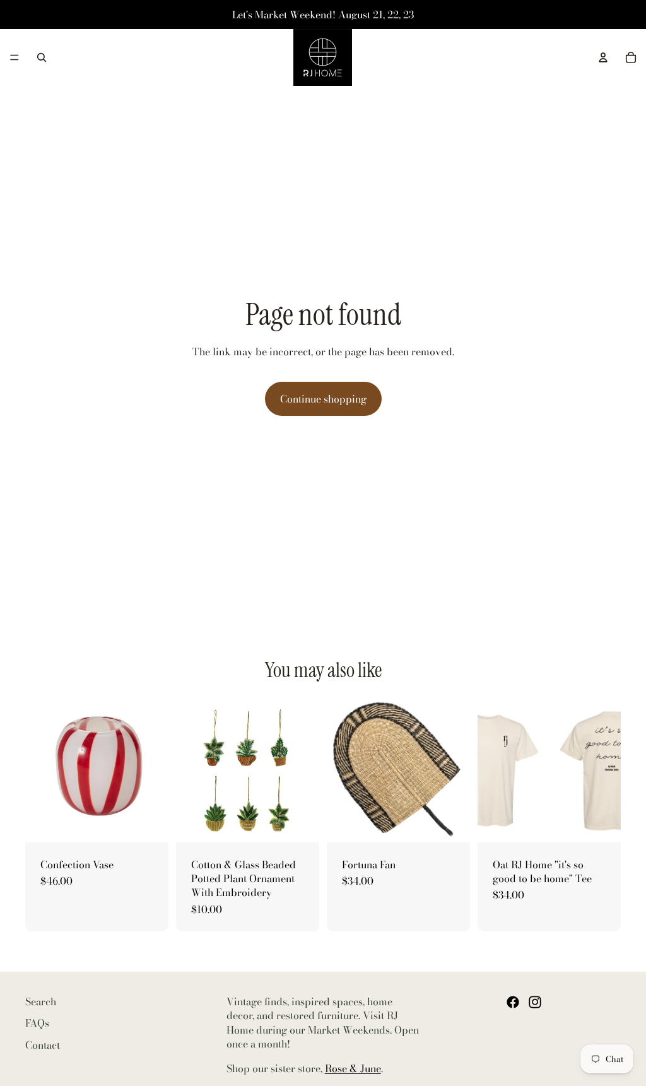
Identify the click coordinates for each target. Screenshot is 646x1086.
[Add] (149, 823)
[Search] (42, 57)
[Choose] (299, 823)
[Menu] (14, 57)
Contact (42, 1045)
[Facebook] (512, 1002)
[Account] (603, 57)
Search (40, 1001)
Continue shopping (323, 398)
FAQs (37, 1023)
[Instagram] (535, 1002)
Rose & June (353, 1068)
